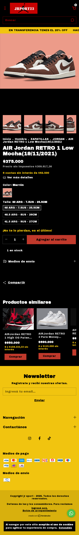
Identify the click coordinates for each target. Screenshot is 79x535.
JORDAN (58, 139)
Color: (13, 185)
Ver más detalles (19, 177)
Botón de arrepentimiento (40, 510)
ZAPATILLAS (39, 139)
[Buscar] (72, 20)
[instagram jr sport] (29, 438)
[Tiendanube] (39, 515)
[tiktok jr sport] (49, 438)
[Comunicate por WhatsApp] (71, 513)
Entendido (65, 528)
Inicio (7, 139)
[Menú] (5, 8)
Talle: (25, 202)
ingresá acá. (39, 508)
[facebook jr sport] (39, 438)
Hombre (21, 139)
